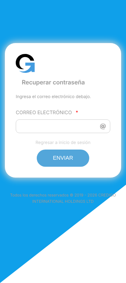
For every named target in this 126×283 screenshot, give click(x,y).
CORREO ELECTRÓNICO (47, 113)
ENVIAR (63, 158)
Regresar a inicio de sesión (62, 142)
